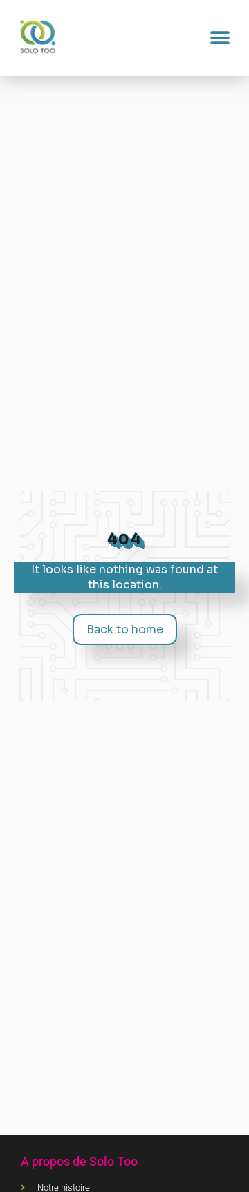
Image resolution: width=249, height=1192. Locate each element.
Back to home (124, 629)
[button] (219, 38)
